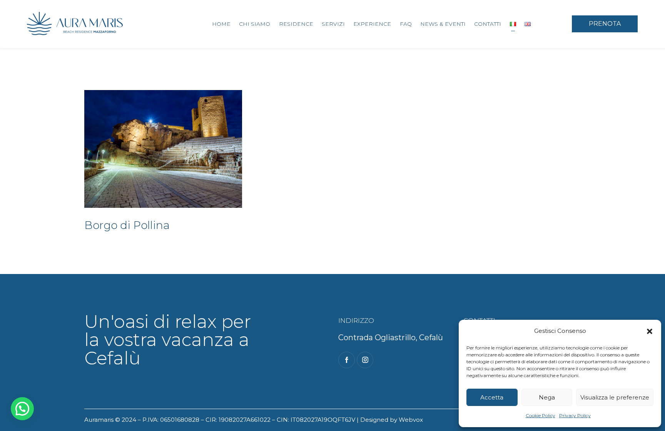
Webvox (411, 419)
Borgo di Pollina (127, 225)
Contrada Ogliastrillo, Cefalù (390, 337)
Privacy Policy (575, 415)
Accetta (491, 397)
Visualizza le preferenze (614, 397)
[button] (649, 331)
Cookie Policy (540, 415)
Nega (547, 397)
